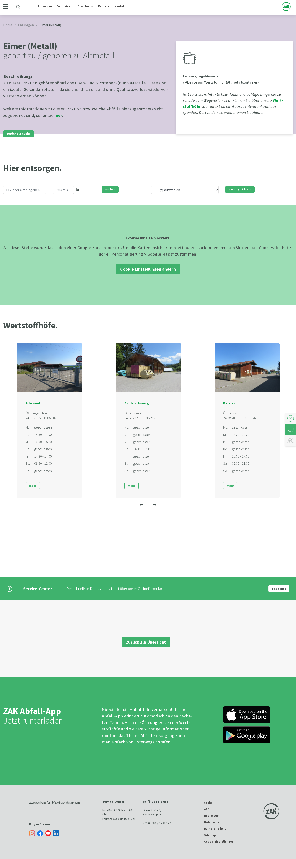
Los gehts (279, 589)
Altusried (33, 403)
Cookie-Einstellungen (219, 841)
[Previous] (141, 504)
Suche (208, 802)
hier (58, 115)
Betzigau (230, 403)
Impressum (212, 815)
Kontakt (120, 6)
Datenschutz (213, 822)
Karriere (103, 6)
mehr (32, 486)
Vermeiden (64, 6)
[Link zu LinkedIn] (57, 833)
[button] (5, 6)
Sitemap (210, 835)
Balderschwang (136, 403)
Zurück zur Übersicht (146, 642)
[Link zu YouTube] (49, 833)
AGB (206, 809)
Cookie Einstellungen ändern (148, 269)
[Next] (154, 504)
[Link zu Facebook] (41, 833)
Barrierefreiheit (215, 828)
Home (7, 25)
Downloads (85, 6)
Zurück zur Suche (19, 133)
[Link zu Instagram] (32, 833)
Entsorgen (45, 6)
